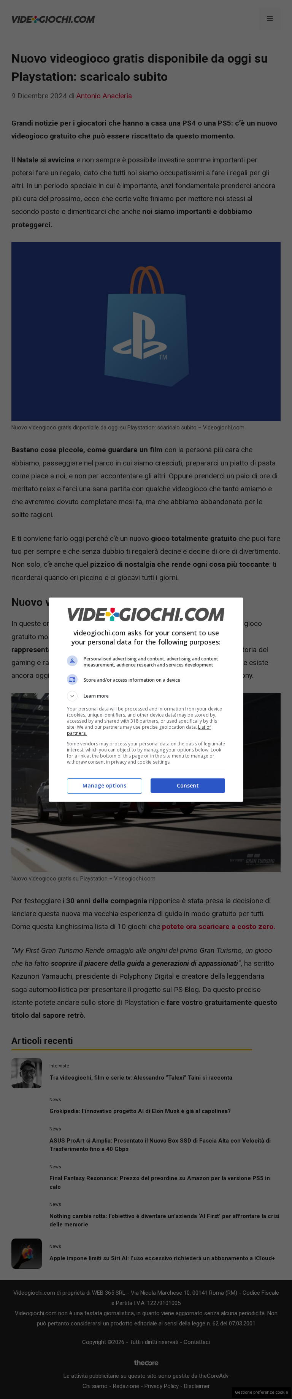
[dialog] (146, 699)
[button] (146, 696)
